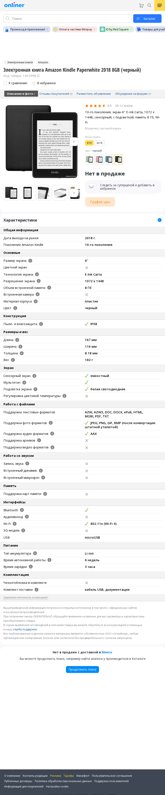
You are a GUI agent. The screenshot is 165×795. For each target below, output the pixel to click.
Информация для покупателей (23, 786)
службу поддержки (25, 629)
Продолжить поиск (82, 669)
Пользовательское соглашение (112, 776)
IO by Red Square (117, 29)
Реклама (55, 776)
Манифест (82, 776)
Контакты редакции (35, 776)
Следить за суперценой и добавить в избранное (127, 186)
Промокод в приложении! (27, 29)
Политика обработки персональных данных (63, 781)
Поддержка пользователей (111, 781)
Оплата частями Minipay (75, 29)
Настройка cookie (57, 786)
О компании (12, 776)
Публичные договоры (18, 781)
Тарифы (69, 776)
